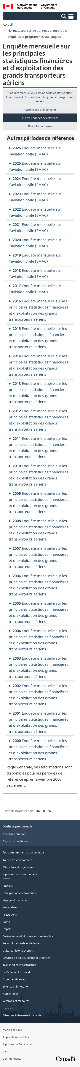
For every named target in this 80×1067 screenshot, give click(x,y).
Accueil (8, 24)
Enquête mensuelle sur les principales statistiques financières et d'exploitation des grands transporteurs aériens (40, 97)
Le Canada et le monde (17, 972)
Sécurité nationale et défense (21, 943)
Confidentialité (12, 1058)
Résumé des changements (40, 109)
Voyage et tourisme (15, 900)
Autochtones (10, 993)
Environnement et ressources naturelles (28, 936)
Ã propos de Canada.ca (17, 1044)
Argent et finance (14, 979)
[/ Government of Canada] (30, 7)
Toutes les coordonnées (17, 860)
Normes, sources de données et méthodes (38, 31)
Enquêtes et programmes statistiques (34, 37)
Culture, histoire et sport (18, 950)
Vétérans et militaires (16, 1001)
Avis (5, 1051)
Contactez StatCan (14, 834)
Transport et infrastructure (19, 965)
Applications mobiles (16, 1037)
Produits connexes (40, 126)
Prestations (10, 914)
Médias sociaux (12, 1030)
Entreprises (10, 907)
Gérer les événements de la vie (22, 1015)
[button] (40, 16)
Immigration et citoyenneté (20, 893)
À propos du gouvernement (20, 874)
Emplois (8, 886)
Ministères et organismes (19, 867)
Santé (6, 922)
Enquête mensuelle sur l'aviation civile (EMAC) (35, 152)
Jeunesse (8, 1008)
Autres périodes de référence (40, 117)
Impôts (7, 929)
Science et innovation (16, 986)
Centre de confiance (15, 841)
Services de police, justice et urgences (26, 957)
